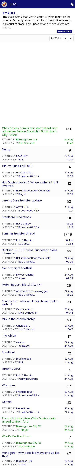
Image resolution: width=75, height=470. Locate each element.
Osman (7, 402)
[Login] (72, 4)
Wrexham (8, 385)
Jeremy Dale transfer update (22, 200)
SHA (12, 4)
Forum (9, 13)
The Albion (9, 336)
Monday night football (17, 268)
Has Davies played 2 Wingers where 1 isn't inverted (30, 184)
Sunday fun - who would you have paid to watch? (30, 302)
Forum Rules (64, 31)
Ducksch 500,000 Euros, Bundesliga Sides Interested (29, 251)
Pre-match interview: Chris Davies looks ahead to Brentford (29, 420)
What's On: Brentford (16, 436)
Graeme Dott (11, 369)
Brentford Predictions (16, 217)
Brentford (8, 352)
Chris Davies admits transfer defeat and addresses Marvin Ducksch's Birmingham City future (29, 131)
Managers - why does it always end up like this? (31, 454)
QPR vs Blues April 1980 (17, 166)
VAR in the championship (18, 319)
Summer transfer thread (18, 234)
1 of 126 (55, 38)
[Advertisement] (37, 84)
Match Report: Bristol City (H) (22, 285)
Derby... (7, 149)
